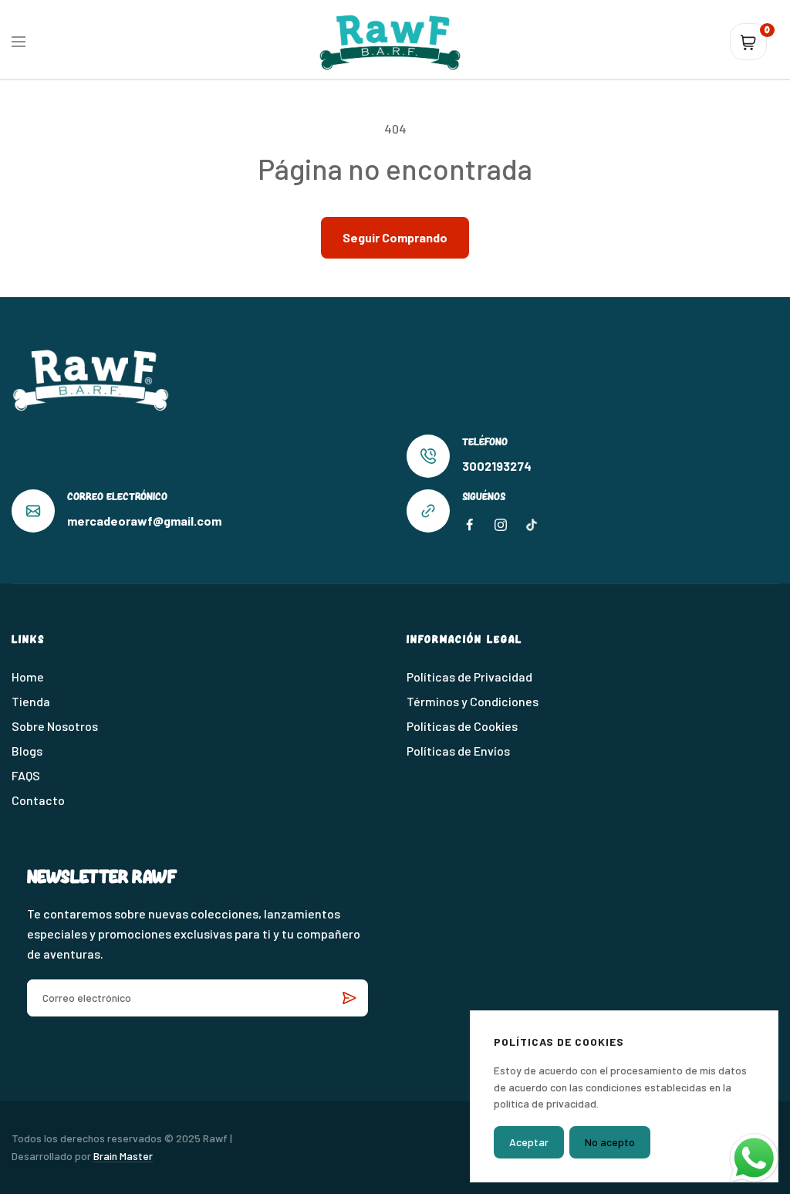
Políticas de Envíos (458, 750)
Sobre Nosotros (55, 726)
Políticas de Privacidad (469, 676)
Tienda (31, 701)
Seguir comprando (395, 237)
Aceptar (529, 1141)
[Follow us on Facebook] (470, 525)
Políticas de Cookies (462, 726)
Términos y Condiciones (472, 701)
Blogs (27, 750)
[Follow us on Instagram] (500, 525)
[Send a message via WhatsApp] (754, 1158)
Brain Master (123, 1155)
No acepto (610, 1141)
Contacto (38, 800)
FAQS (26, 775)
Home (28, 676)
